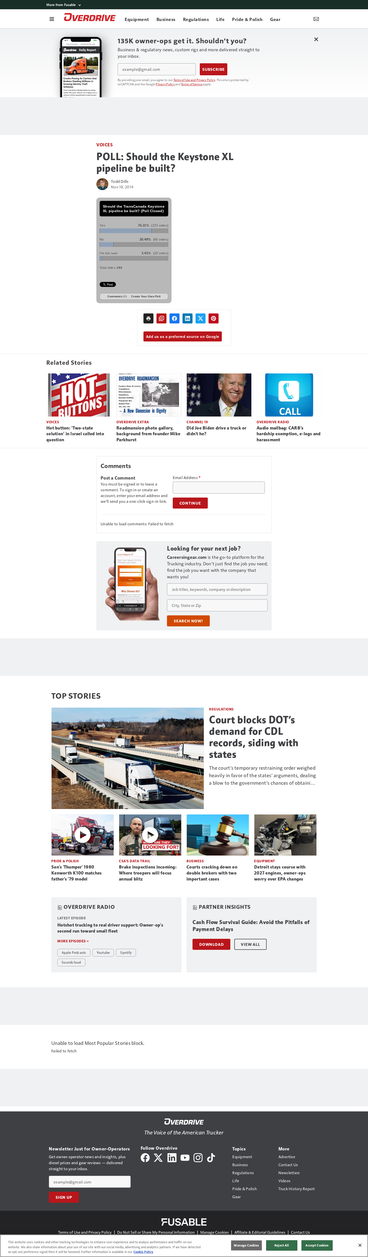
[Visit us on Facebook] (145, 1157)
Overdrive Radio (273, 422)
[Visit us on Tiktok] (211, 1157)
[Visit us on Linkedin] (171, 1157)
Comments (117, 296)
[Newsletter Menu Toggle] (316, 19)
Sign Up (64, 1197)
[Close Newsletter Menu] (316, 39)
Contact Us (300, 1232)
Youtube (103, 952)
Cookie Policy (143, 1252)
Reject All (281, 1245)
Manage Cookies (214, 1232)
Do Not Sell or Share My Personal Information (156, 1232)
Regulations (221, 709)
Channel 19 (197, 422)
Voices (104, 144)
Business (195, 861)
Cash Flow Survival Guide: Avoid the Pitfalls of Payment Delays (251, 926)
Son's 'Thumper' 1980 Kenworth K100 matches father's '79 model (76, 873)
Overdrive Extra (132, 422)
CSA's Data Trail (134, 861)
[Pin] (214, 318)
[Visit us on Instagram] (198, 1157)
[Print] (148, 318)
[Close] (359, 1245)
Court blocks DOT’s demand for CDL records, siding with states (253, 737)
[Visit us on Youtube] (185, 1157)
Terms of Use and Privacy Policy (194, 80)
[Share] (174, 318)
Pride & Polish (65, 861)
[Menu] (52, 19)
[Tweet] (201, 318)
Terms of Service (192, 84)
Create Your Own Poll (145, 296)
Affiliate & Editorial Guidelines (259, 1232)
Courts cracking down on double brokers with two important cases (212, 873)
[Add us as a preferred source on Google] (161, 318)
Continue (190, 503)
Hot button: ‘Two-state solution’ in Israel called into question (75, 434)
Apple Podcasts (74, 952)
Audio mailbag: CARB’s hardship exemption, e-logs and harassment (289, 434)
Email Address (187, 478)
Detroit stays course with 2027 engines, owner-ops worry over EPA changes (280, 873)
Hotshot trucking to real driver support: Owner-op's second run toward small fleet (110, 928)
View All (250, 944)
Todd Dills (120, 181)
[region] (184, 1245)
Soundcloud (71, 962)
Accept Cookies (316, 1245)
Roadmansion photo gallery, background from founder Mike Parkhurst (148, 434)
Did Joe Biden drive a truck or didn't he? (217, 431)
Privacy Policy (165, 84)
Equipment (264, 861)
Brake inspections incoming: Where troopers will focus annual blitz (147, 873)
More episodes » (73, 941)
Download (211, 944)
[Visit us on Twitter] (158, 1157)
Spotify (126, 952)
